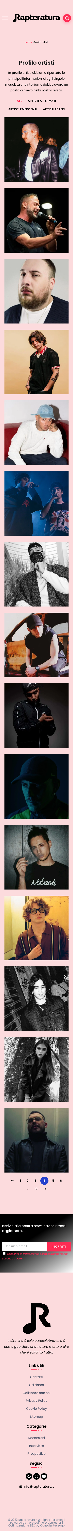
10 (36, 1189)
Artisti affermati (42, 101)
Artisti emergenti (22, 109)
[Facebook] (29, 1476)
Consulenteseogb (52, 1525)
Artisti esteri (54, 109)
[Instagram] (36, 1476)
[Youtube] (44, 1476)
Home (28, 42)
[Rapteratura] (36, 18)
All (19, 101)
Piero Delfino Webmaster (44, 1523)
